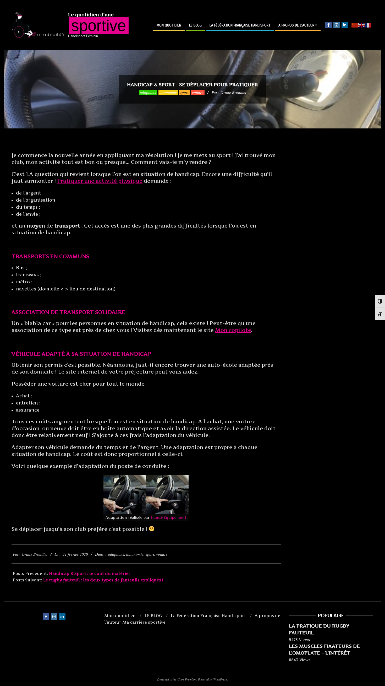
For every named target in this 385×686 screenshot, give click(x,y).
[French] (368, 25)
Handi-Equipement (168, 517)
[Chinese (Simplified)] (354, 25)
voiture (198, 92)
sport (184, 92)
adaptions (148, 92)
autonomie (168, 92)
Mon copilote (233, 330)
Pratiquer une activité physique (99, 181)
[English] (361, 25)
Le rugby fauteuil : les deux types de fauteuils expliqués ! (103, 579)
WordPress (220, 679)
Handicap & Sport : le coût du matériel (89, 573)
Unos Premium (186, 679)
